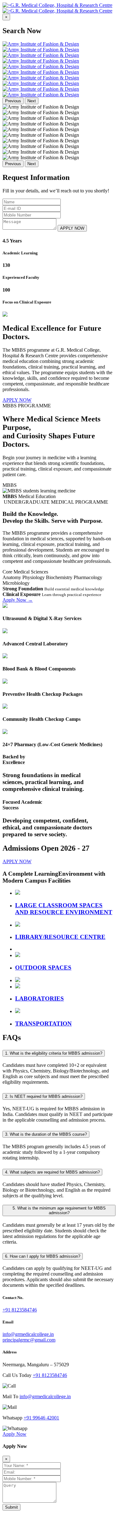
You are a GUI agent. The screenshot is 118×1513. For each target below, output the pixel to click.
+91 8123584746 (20, 1309)
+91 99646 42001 (41, 1417)
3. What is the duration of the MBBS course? (46, 1134)
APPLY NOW (72, 228)
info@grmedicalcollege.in (28, 1334)
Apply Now (18, 600)
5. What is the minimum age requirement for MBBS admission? (59, 1210)
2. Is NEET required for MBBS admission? (43, 1096)
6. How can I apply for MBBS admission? (42, 1256)
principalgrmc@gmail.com (29, 1339)
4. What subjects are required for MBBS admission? (52, 1172)
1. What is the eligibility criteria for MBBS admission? (53, 1053)
